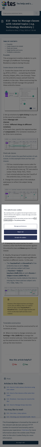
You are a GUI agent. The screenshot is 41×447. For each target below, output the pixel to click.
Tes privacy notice (19, 220)
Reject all (21, 232)
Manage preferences (20, 226)
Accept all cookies (20, 237)
